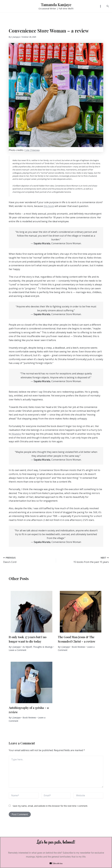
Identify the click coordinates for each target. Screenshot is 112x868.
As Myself (27, 646)
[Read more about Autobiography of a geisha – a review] (31, 680)
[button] (107, 6)
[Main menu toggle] (100, 6)
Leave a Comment (17, 650)
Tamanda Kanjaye (56, 4)
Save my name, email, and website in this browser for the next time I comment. (50, 805)
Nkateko (16, 433)
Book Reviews (78, 646)
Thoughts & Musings (43, 646)
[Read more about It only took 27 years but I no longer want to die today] (31, 609)
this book (49, 206)
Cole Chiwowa (32, 150)
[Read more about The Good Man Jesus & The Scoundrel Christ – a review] (80, 609)
